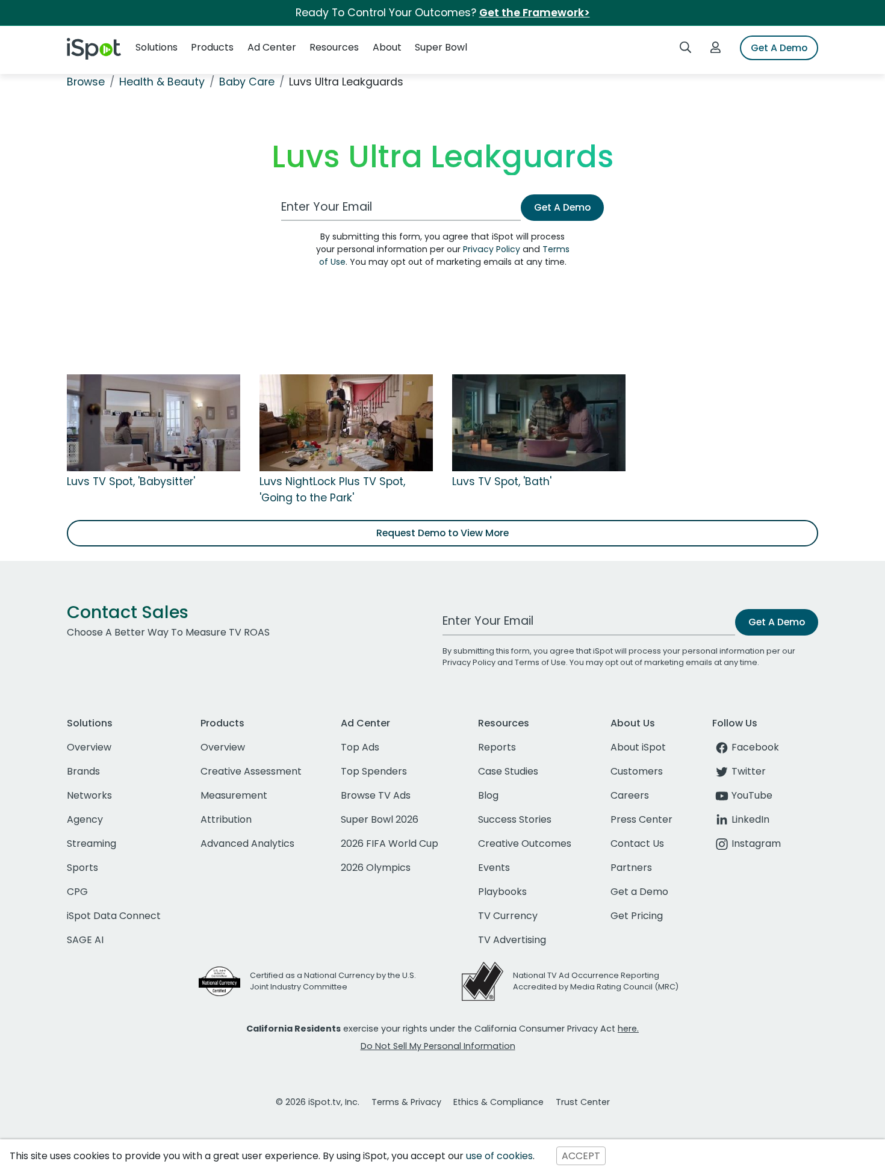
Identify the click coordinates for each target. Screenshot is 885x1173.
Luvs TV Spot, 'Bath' (501, 481)
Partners (631, 867)
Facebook (755, 747)
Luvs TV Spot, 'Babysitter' (131, 481)
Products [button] (212, 47)
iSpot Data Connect (114, 916)
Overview (89, 747)
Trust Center (583, 1102)
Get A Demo (779, 48)
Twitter (748, 771)
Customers (636, 771)
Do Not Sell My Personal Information (438, 1046)
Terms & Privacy (406, 1102)
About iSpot (638, 747)
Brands (83, 771)
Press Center (641, 819)
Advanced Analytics (247, 843)
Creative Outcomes (524, 843)
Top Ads (360, 747)
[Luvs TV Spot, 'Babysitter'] (153, 422)
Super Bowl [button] (441, 47)
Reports (497, 747)
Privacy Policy (491, 249)
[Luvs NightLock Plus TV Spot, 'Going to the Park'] (346, 422)
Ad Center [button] (271, 47)
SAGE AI (85, 940)
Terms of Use (540, 662)
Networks (89, 795)
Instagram (756, 843)
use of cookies (499, 1156)
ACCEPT (581, 1156)
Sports (82, 867)
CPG (77, 892)
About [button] (387, 47)
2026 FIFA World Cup (389, 843)
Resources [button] (334, 47)
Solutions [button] (156, 47)
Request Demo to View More (442, 533)
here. (628, 1029)
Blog (488, 795)
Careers (629, 795)
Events (494, 867)
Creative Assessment (251, 771)
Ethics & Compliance (498, 1102)
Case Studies (508, 771)
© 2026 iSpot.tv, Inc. (317, 1102)
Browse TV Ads (376, 795)
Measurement (233, 795)
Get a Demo (639, 892)
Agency (85, 819)
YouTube (751, 795)
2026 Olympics (376, 867)
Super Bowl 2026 (379, 819)
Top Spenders (374, 771)
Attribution (226, 819)
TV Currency (508, 916)
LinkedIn (750, 819)
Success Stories (514, 819)
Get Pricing (636, 916)
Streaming (91, 843)
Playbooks (502, 892)
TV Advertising (512, 940)
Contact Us (637, 843)
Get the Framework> (534, 12)
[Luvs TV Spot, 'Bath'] (539, 422)
